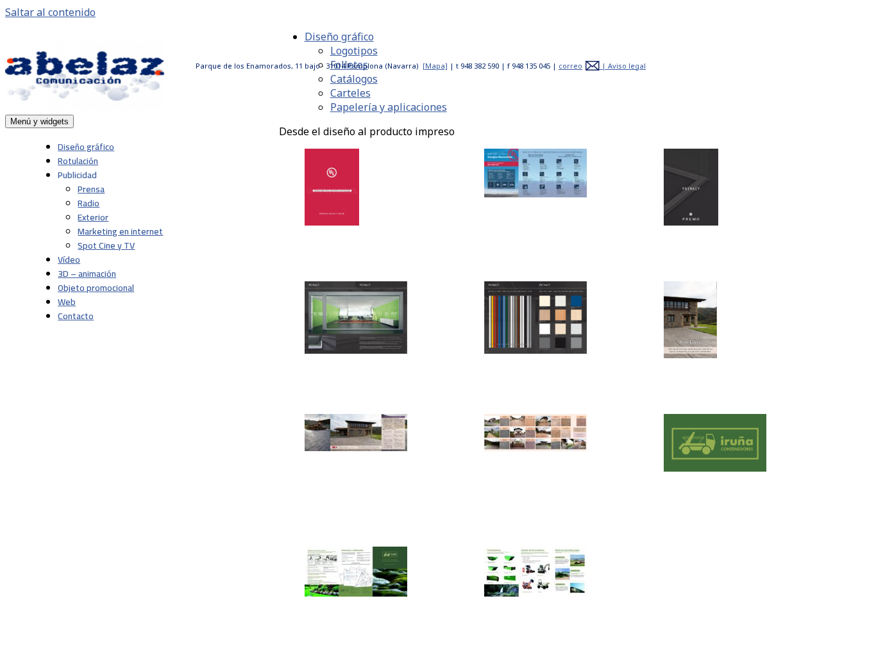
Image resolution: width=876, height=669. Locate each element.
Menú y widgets (39, 121)
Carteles (350, 93)
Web (67, 301)
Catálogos (354, 79)
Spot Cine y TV (106, 245)
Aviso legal (627, 65)
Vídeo (69, 259)
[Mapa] (435, 65)
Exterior (93, 217)
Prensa (91, 189)
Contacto (76, 316)
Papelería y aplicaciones (388, 107)
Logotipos (354, 51)
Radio (88, 203)
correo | (583, 65)
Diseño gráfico (86, 146)
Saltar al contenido (50, 12)
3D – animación (87, 273)
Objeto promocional (96, 287)
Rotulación (78, 161)
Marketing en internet (120, 231)
